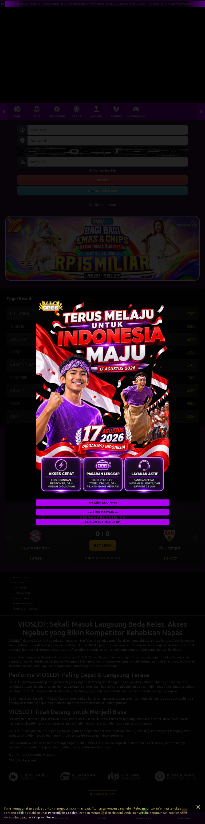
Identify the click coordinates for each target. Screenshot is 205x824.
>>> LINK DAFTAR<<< (103, 512)
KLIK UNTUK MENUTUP (102, 521)
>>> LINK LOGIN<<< (103, 502)
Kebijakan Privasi (43, 817)
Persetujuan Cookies (62, 812)
